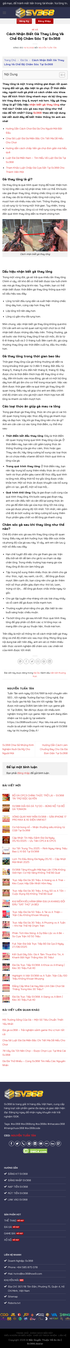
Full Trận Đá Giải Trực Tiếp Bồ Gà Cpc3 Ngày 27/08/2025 (38, 945)
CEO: (20, 1135)
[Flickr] (46, 1143)
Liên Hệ (62, 1335)
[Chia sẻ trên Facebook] (26, 661)
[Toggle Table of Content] (60, 75)
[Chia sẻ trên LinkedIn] (49, 661)
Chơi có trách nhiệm (45, 1335)
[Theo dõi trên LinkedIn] (35, 1143)
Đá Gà (35, 30)
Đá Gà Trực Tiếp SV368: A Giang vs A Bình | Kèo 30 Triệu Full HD (37, 998)
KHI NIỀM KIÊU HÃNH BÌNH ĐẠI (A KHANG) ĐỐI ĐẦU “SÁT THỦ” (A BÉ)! (38, 903)
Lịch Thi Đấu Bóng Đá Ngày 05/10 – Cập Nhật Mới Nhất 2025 (39, 860)
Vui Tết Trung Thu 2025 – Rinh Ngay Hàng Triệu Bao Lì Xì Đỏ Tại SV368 (39, 850)
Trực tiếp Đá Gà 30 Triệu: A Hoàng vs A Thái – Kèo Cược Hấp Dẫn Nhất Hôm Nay (38, 882)
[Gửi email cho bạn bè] (38, 661)
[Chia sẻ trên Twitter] (32, 661)
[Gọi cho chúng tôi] (23, 1143)
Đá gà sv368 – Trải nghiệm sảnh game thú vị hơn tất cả (33, 1032)
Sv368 (37, 112)
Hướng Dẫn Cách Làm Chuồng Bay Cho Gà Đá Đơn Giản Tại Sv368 (54, 749)
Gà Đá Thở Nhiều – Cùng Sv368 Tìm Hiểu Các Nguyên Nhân (33, 1063)
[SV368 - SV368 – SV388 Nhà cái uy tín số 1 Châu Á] (35, 12)
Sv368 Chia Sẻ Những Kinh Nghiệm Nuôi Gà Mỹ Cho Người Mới (18, 749)
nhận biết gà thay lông (44, 104)
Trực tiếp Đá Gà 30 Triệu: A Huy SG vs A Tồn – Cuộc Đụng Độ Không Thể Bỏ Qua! (39, 892)
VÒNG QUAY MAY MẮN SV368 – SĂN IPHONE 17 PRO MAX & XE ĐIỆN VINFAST (39, 818)
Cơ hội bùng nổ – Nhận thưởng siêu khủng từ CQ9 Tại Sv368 (38, 829)
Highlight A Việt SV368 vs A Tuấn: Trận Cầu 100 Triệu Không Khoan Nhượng (39, 977)
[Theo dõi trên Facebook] (11, 1143)
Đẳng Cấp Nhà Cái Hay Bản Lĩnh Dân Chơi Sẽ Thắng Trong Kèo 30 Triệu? (38, 988)
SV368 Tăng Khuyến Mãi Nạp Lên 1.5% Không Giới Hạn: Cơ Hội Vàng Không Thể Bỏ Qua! (38, 871)
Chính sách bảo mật (41, 1333)
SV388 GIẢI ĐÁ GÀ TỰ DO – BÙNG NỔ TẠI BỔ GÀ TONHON (38, 808)
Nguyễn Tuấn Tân (48, 48)
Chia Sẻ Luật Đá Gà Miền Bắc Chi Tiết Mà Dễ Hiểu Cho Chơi (33, 1042)
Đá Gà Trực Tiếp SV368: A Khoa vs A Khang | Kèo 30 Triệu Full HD (38, 966)
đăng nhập (23, 773)
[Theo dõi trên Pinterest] (29, 1143)
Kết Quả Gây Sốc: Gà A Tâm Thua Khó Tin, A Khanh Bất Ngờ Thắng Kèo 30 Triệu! (38, 956)
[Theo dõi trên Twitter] (17, 1143)
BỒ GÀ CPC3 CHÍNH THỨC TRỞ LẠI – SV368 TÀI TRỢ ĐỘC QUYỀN (38, 797)
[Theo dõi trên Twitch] (58, 1143)
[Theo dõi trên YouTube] (41, 1143)
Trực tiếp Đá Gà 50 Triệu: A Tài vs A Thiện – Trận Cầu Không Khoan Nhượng (37, 913)
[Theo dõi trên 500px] (52, 1143)
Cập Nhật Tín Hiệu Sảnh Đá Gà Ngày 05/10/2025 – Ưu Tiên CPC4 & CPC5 (34, 839)
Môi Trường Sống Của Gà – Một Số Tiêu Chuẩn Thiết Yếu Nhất (32, 1021)
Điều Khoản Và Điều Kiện (18, 1335)
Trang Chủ (10, 60)
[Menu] (4, 13)
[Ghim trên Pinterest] (44, 661)
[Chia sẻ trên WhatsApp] (20, 661)
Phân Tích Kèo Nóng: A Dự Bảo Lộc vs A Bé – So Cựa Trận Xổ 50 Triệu (38, 935)
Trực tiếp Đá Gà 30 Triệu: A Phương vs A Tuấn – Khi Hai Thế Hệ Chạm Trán (38, 924)
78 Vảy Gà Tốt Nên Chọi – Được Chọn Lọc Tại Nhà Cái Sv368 (34, 1053)
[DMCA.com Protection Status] (35, 1150)
